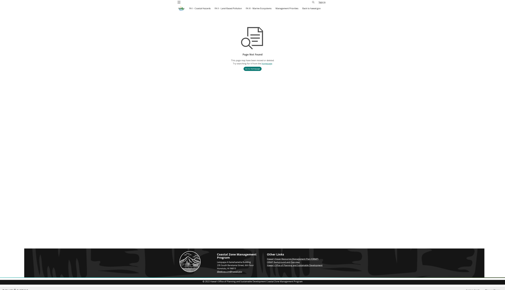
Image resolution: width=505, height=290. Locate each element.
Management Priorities (287, 8)
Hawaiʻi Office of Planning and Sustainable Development (294, 265)
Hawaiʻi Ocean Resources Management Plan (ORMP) (292, 259)
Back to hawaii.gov (311, 8)
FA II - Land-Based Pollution (228, 8)
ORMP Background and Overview (283, 262)
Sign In (322, 2)
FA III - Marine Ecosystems (259, 8)
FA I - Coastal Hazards (200, 8)
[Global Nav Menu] (179, 2)
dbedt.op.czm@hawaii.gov (229, 271)
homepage (267, 63)
